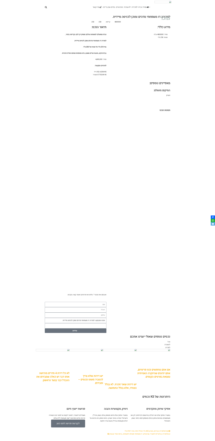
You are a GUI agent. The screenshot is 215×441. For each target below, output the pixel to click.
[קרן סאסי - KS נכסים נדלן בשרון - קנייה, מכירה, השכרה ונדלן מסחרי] (163, 7)
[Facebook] (213, 217)
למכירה (134, 7)
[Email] (213, 224)
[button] (149, 7)
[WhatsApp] (213, 220)
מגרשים (119, 7)
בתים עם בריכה (109, 7)
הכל (169, 342)
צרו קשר (96, 7)
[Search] (46, 7)
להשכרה (127, 7)
